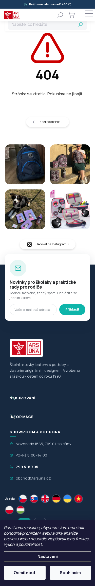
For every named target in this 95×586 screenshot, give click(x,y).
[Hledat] (60, 15)
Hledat (81, 24)
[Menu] (88, 15)
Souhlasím (70, 572)
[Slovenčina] (34, 498)
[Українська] (67, 498)
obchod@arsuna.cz (33, 478)
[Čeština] (22, 498)
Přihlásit (72, 309)
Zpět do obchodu (51, 122)
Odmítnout (24, 572)
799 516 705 (27, 466)
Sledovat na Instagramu (52, 244)
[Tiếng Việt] (78, 498)
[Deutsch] (56, 498)
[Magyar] (20, 510)
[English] (45, 498)
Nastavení (47, 556)
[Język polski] (9, 510)
